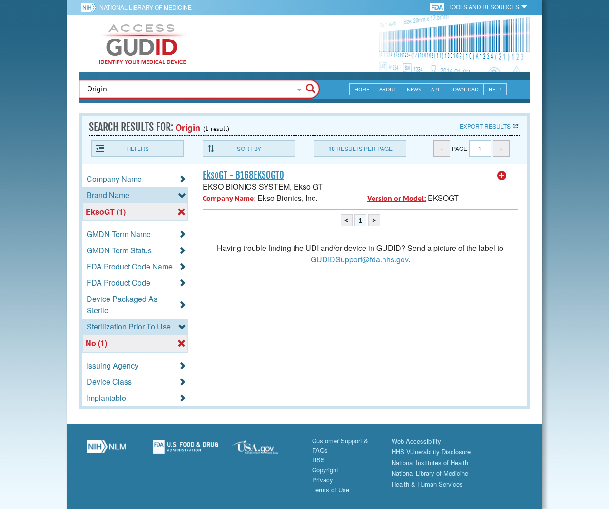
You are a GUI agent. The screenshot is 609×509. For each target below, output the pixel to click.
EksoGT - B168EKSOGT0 (243, 175)
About (388, 89)
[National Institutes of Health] (90, 7)
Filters (137, 148)
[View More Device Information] (502, 175)
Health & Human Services (427, 484)
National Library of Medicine (145, 7)
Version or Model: (396, 198)
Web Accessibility (416, 441)
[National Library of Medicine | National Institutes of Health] (106, 450)
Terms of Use (330, 489)
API (435, 89)
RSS (318, 459)
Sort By (249, 148)
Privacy (322, 479)
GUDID (142, 43)
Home (361, 89)
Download (464, 89)
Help (495, 89)
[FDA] (438, 6)
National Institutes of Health (430, 462)
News (414, 89)
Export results (485, 126)
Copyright (325, 469)
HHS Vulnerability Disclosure (431, 451)
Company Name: (229, 198)
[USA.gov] (264, 450)
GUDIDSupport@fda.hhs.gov (359, 259)
